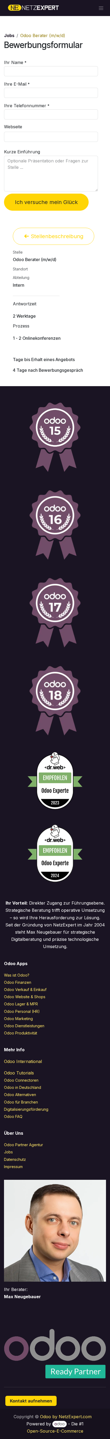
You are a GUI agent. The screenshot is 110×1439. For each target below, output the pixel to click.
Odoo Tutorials (19, 1073)
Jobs (9, 35)
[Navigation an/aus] (101, 8)
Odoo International (23, 1061)
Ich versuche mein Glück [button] (46, 202)
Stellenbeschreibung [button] (56, 236)
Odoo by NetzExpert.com (66, 1416)
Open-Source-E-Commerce (55, 1431)
